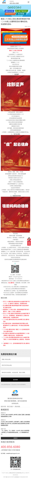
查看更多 (16, 438)
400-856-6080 (14, 3)
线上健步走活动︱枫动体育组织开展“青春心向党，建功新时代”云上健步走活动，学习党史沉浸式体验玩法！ (16, 325)
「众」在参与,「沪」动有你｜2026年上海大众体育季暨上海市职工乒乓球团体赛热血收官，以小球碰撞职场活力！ (15, 431)
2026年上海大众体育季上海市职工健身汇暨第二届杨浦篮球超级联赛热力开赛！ (15, 414)
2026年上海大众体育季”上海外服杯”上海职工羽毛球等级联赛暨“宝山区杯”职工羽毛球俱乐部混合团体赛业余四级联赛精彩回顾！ (15, 422)
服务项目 (3, 406)
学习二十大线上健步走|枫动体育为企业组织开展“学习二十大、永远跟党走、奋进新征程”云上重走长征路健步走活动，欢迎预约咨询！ (16, 315)
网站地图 (17, 406)
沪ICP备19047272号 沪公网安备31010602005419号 (15, 477)
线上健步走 (11, 282)
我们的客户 (10, 406)
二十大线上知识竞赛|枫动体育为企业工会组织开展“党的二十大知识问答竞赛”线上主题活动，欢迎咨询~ (16, 339)
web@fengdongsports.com (13, 453)
